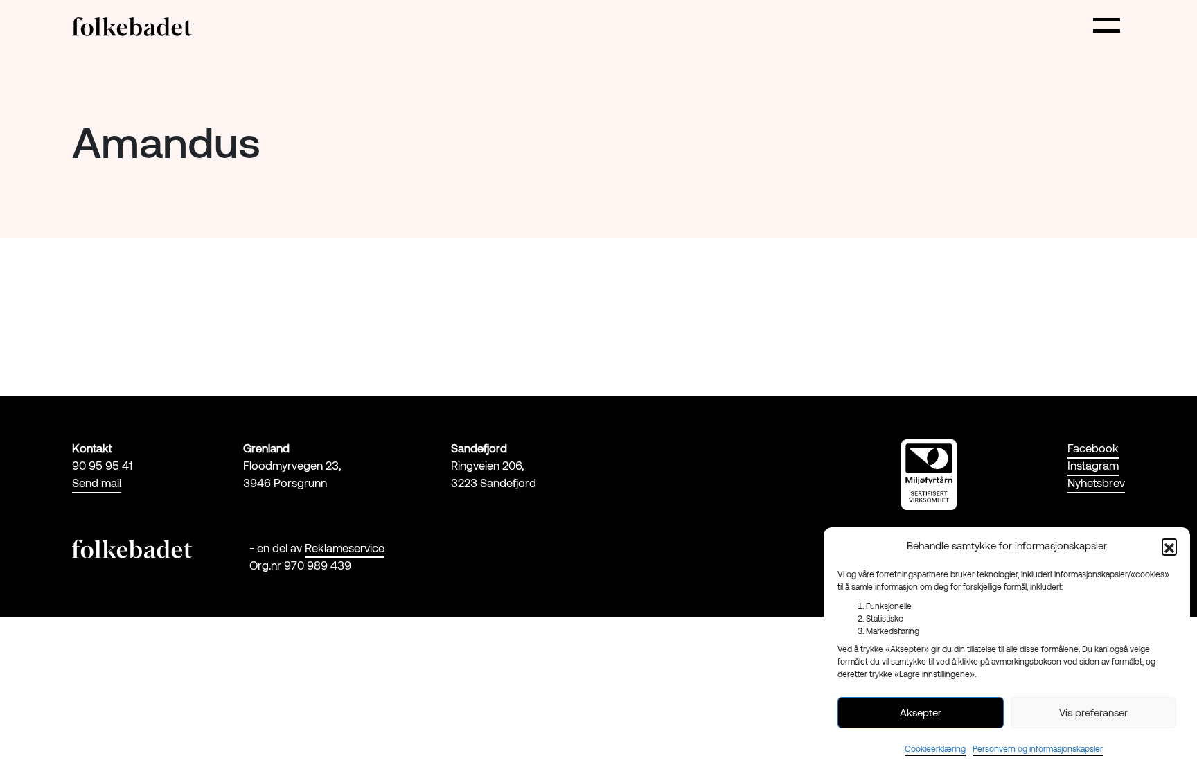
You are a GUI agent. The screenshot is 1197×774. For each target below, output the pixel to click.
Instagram (1093, 465)
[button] (1169, 546)
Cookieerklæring (935, 748)
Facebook (1093, 448)
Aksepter (920, 712)
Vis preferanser (1093, 712)
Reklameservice (344, 547)
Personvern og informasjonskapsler (1038, 748)
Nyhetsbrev (1096, 482)
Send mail (96, 482)
